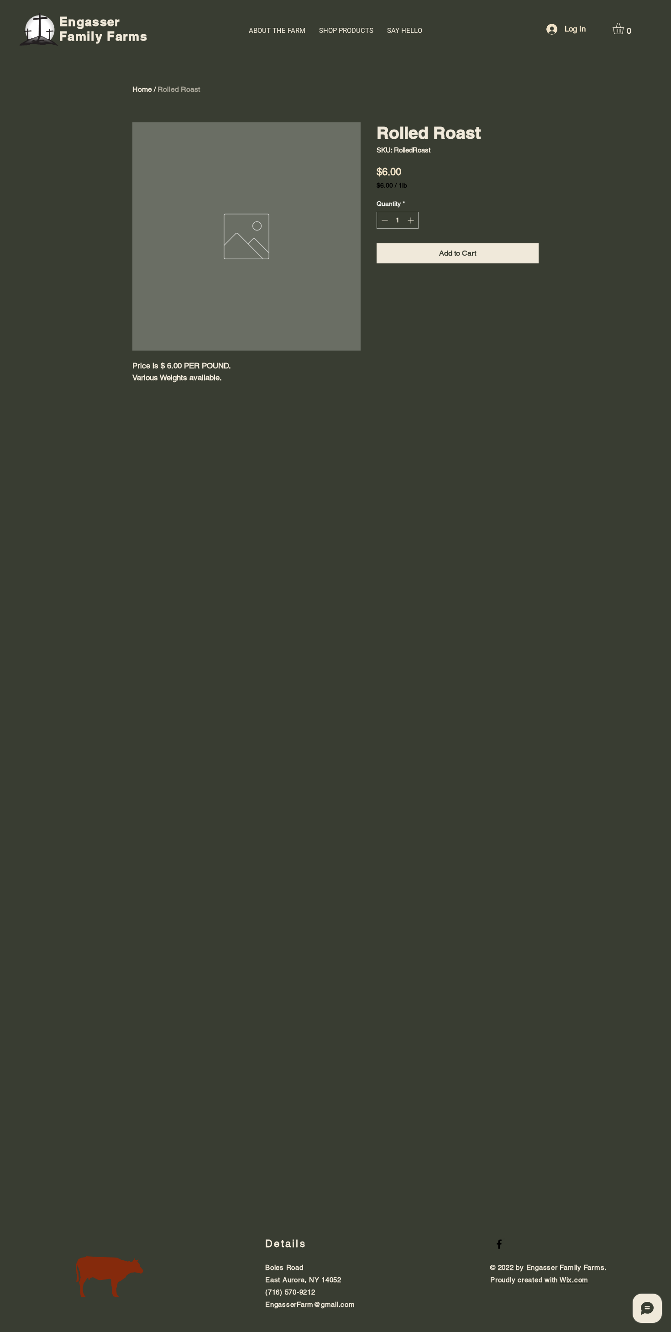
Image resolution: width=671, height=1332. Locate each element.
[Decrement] (383, 220)
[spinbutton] (397, 220)
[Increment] (411, 220)
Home (142, 89)
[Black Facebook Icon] (499, 1244)
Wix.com (574, 1280)
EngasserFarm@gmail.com (310, 1304)
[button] (625, 28)
